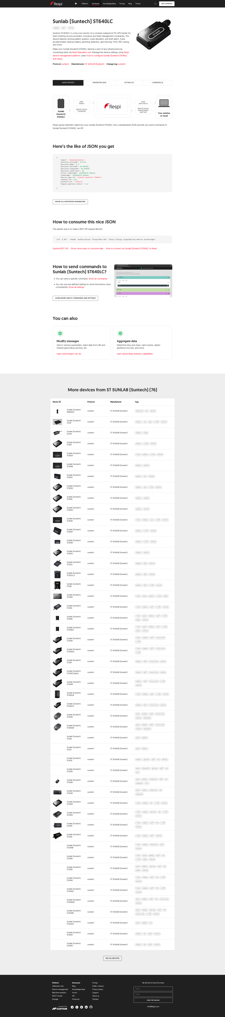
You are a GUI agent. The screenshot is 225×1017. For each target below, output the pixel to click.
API (73, 996)
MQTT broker (57, 996)
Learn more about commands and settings (75, 298)
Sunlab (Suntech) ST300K (74, 520)
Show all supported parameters (70, 202)
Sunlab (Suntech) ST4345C (74, 890)
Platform (55, 983)
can (145, 422)
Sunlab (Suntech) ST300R (74, 542)
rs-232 (156, 422)
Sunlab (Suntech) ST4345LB (74, 901)
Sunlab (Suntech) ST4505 (74, 945)
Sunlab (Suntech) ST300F (74, 498)
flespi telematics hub (81, 53)
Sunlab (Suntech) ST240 (74, 433)
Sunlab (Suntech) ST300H (74, 509)
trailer (146, 433)
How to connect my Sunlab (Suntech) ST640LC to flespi (131, 249)
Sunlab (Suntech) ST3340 (74, 640)
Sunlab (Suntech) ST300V (74, 553)
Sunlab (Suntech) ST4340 (74, 879)
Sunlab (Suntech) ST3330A (74, 629)
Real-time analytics (59, 993)
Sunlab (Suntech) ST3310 (74, 607)
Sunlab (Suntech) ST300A (74, 455)
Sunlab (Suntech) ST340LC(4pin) (74, 672)
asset (144, 596)
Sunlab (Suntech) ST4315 (74, 836)
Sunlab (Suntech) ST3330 (74, 618)
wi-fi (137, 772)
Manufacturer (116, 402)
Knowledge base (78, 989)
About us (95, 996)
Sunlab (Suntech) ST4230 (74, 770)
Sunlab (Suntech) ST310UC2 (74, 574)
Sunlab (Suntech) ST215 (74, 422)
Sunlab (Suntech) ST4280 (74, 781)
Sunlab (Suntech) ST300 (74, 444)
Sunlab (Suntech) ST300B (74, 465)
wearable (147, 718)
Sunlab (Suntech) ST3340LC (74, 651)
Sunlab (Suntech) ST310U (74, 563)
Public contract (98, 986)
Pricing (95, 983)
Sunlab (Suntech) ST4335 (74, 868)
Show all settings (76, 287)
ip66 (151, 714)
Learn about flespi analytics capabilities (135, 354)
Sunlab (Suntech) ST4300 (74, 803)
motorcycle (160, 638)
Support (95, 993)
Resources (76, 983)
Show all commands (98, 279)
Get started (166, 4)
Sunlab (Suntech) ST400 (74, 738)
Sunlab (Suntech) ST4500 (74, 934)
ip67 (63, 28)
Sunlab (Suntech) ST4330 (74, 858)
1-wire (138, 455)
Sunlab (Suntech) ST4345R (74, 912)
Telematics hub (58, 986)
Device (55, 402)
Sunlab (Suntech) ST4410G (74, 923)
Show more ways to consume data (87, 249)
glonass (146, 760)
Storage (55, 999)
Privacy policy (97, 989)
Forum (74, 993)
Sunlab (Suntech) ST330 (74, 585)
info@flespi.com (153, 1007)
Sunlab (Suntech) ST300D (74, 487)
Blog (74, 986)
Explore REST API (60, 249)
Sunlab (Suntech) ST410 (74, 749)
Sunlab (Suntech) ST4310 (74, 825)
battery (56, 28)
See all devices (112, 958)
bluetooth (139, 411)
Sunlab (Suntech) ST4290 (74, 792)
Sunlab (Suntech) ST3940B (74, 727)
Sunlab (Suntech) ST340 (74, 661)
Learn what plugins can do (69, 354)
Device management (60, 989)
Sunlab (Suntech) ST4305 (74, 814)
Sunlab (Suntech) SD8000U (74, 411)
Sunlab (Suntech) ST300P (74, 531)
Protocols (75, 999)
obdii (150, 934)
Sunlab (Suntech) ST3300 (74, 596)
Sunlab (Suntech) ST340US (74, 705)
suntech (65, 64)
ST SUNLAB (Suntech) (94, 64)
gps (150, 422)
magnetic (139, 783)
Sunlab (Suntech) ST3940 (74, 716)
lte (147, 411)
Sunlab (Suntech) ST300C (74, 476)
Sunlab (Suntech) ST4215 (74, 759)
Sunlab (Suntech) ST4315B (74, 847)
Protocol (91, 402)
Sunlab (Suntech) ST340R (74, 683)
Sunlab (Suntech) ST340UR (74, 694)
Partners (95, 999)
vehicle (71, 28)
